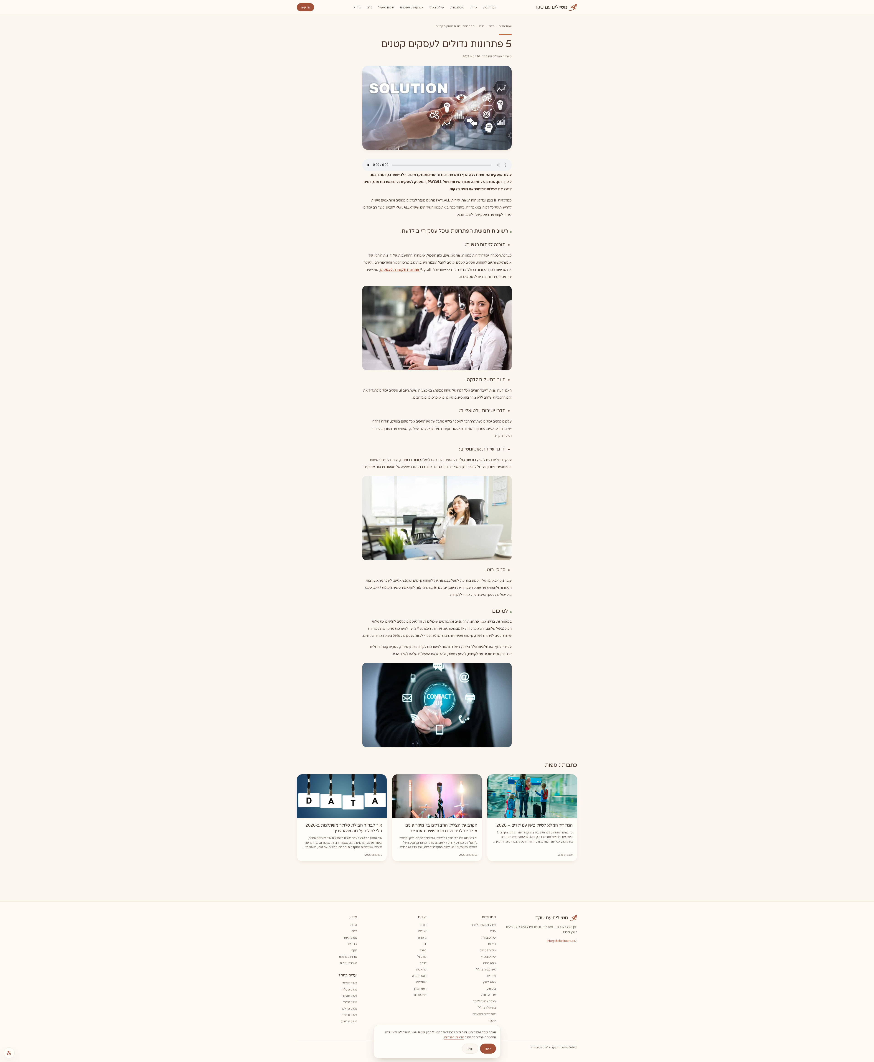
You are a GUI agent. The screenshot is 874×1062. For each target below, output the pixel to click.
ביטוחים (491, 988)
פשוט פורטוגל (349, 1021)
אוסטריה (421, 982)
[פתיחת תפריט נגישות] (9, 1052)
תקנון (354, 950)
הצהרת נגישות (348, 963)
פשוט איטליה (349, 989)
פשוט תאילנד (349, 996)
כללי (482, 26)
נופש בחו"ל (489, 963)
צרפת (423, 963)
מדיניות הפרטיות (454, 1037)
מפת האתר (350, 937)
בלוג (369, 7)
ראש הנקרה (419, 976)
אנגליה (422, 931)
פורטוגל (422, 957)
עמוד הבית (489, 7)
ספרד (423, 950)
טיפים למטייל (386, 7)
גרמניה (422, 937)
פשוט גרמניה (349, 1015)
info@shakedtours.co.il (562, 941)
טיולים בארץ (436, 7)
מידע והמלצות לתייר (483, 925)
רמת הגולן (420, 988)
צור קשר (305, 7)
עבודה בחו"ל (488, 995)
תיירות (492, 944)
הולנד (423, 925)
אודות (473, 7)
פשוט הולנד (350, 1002)
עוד (359, 7)
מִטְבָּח (492, 1020)
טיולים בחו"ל (457, 7)
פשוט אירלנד (349, 1008)
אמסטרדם (420, 995)
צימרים (491, 976)
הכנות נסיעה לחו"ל (484, 1001)
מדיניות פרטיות (348, 957)
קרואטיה (421, 969)
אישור (488, 1049)
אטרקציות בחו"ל (486, 969)
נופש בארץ (489, 982)
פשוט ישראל (349, 983)
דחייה (470, 1049)
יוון (425, 944)
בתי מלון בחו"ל (487, 1008)
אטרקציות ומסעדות (411, 7)
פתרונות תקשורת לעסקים (400, 269)
